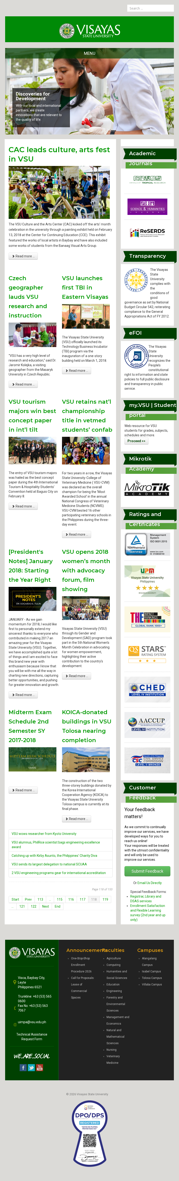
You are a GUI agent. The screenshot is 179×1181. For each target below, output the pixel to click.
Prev (28, 899)
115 (59, 899)
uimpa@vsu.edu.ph (32, 1022)
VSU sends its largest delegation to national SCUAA (49, 864)
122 (33, 906)
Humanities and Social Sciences (117, 975)
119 (105, 899)
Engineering (114, 991)
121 (22, 906)
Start (15, 899)
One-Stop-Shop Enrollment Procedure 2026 (81, 965)
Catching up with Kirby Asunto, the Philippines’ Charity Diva (54, 855)
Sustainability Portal (38, 103)
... (50, 899)
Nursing (112, 1049)
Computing (113, 965)
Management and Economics (118, 1020)
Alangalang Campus (149, 962)
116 (71, 899)
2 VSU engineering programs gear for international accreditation (59, 873)
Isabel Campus (151, 971)
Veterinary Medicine (113, 1059)
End (57, 906)
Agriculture (114, 958)
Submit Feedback (147, 871)
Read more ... (25, 256)
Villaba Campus (152, 984)
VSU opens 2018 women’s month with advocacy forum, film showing (86, 570)
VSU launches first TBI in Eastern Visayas (85, 287)
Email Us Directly (150, 883)
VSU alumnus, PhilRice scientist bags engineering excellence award (56, 844)
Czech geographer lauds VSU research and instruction (28, 297)
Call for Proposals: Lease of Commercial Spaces (82, 987)
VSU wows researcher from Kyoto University (44, 834)
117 (82, 899)
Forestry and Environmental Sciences (116, 1004)
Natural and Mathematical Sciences (115, 1037)
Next (45, 906)
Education (113, 984)
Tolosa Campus (152, 978)
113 (40, 899)
